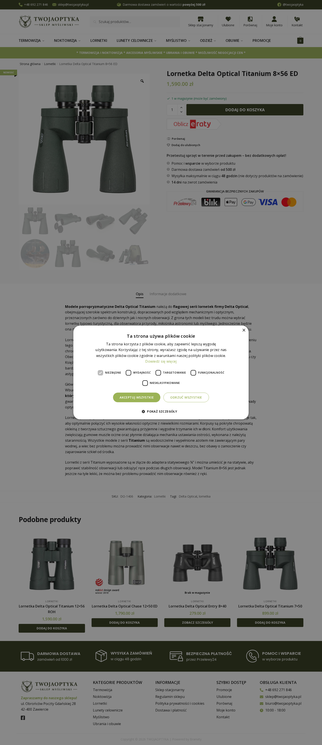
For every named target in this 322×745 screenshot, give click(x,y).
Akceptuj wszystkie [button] (137, 397)
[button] (161, 411)
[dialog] (161, 372)
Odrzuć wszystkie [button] (186, 397)
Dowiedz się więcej (161, 361)
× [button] (243, 330)
